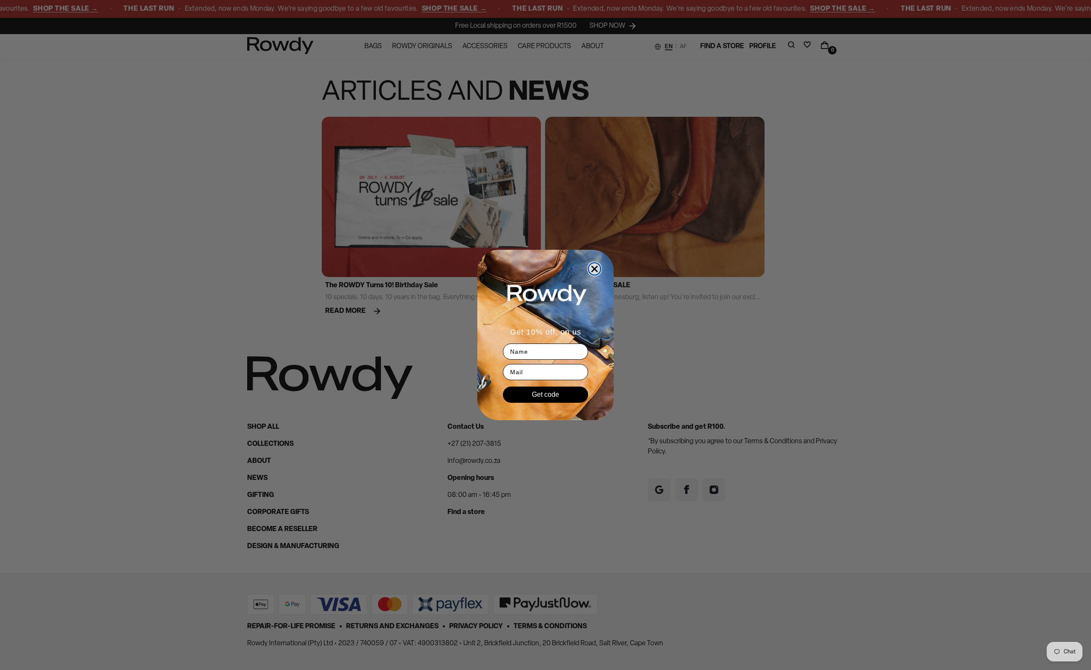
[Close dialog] (594, 269)
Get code (545, 394)
